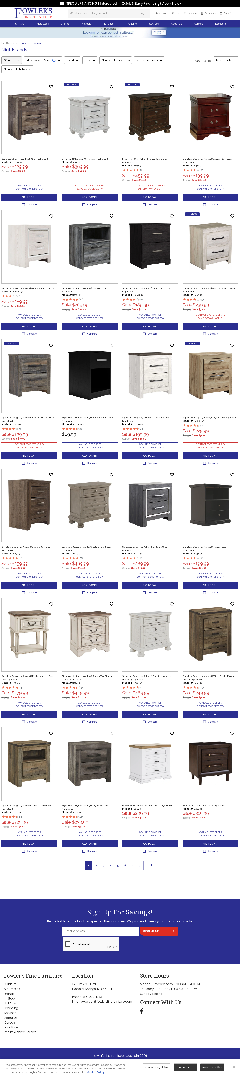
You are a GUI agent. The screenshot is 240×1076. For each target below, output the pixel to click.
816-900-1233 (92, 997)
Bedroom (38, 43)
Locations (220, 23)
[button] (156, 13)
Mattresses (43, 23)
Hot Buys (108, 23)
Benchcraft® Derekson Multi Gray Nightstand (25, 159)
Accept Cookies (212, 1067)
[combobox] (43, 60)
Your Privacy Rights (156, 1067)
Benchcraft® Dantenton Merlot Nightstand (204, 805)
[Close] (234, 1067)
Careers (198, 23)
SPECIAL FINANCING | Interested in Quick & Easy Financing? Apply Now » (123, 3)
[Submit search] (142, 13)
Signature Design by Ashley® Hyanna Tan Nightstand (210, 417)
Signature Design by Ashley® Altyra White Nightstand (29, 288)
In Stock (86, 23)
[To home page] (33, 13)
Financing (131, 23)
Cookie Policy (95, 1072)
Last (149, 865)
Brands (65, 23)
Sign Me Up (151, 931)
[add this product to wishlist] (51, 86)
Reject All (185, 1067)
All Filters (13, 60)
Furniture (19, 23)
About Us (176, 23)
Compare (32, 204)
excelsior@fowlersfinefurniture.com (106, 1001)
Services (154, 23)
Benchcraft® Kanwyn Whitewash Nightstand (85, 159)
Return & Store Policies (20, 1032)
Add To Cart (29, 197)
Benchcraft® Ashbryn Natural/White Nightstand (147, 805)
